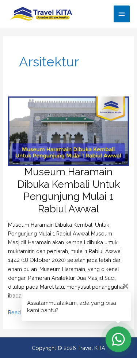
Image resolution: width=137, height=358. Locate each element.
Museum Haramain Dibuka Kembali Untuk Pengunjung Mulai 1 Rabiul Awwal (69, 190)
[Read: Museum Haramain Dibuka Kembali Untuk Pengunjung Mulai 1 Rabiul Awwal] (68, 130)
